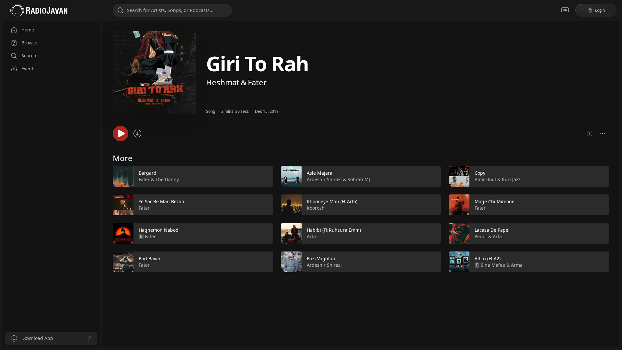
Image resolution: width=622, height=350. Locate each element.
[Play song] (120, 133)
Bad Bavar (150, 258)
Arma (517, 265)
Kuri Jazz (511, 179)
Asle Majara (319, 173)
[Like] (264, 177)
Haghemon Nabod (159, 230)
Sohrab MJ (359, 179)
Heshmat (222, 82)
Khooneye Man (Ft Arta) (332, 201)
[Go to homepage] (38, 10)
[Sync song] (137, 133)
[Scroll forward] (614, 217)
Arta (311, 236)
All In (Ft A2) (488, 258)
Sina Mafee (493, 265)
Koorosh (316, 208)
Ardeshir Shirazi (324, 179)
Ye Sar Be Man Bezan (161, 201)
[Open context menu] (602, 133)
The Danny (167, 179)
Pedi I (481, 236)
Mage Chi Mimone (494, 201)
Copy (480, 173)
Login (600, 10)
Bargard (147, 173)
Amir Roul (485, 179)
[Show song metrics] (589, 133)
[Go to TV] (565, 10)
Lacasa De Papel (492, 230)
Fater (257, 82)
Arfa (497, 236)
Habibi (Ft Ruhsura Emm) (334, 230)
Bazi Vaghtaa (321, 258)
